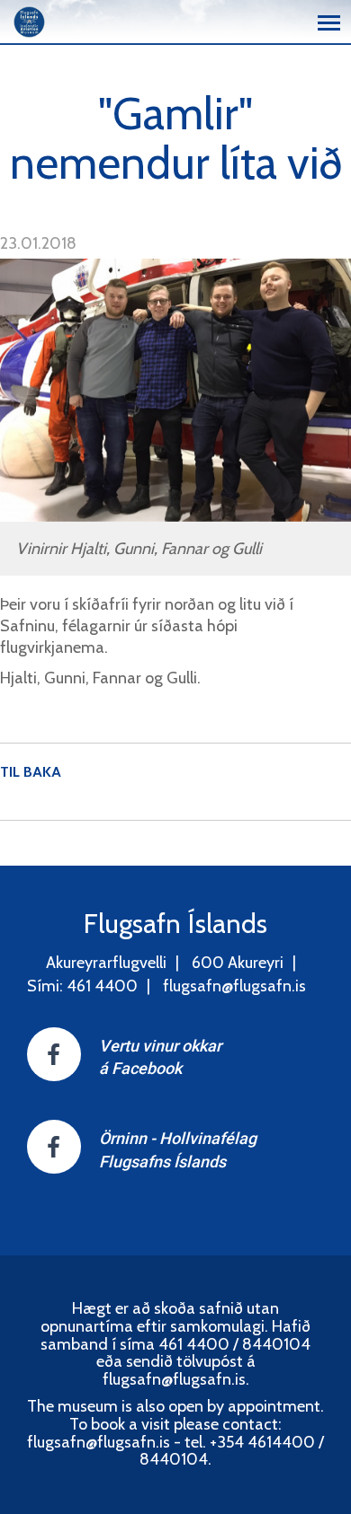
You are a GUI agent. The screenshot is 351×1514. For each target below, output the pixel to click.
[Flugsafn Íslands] (29, 20)
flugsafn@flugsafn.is (234, 986)
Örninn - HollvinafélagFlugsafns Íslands (177, 1150)
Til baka (30, 771)
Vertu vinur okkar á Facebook (160, 1057)
